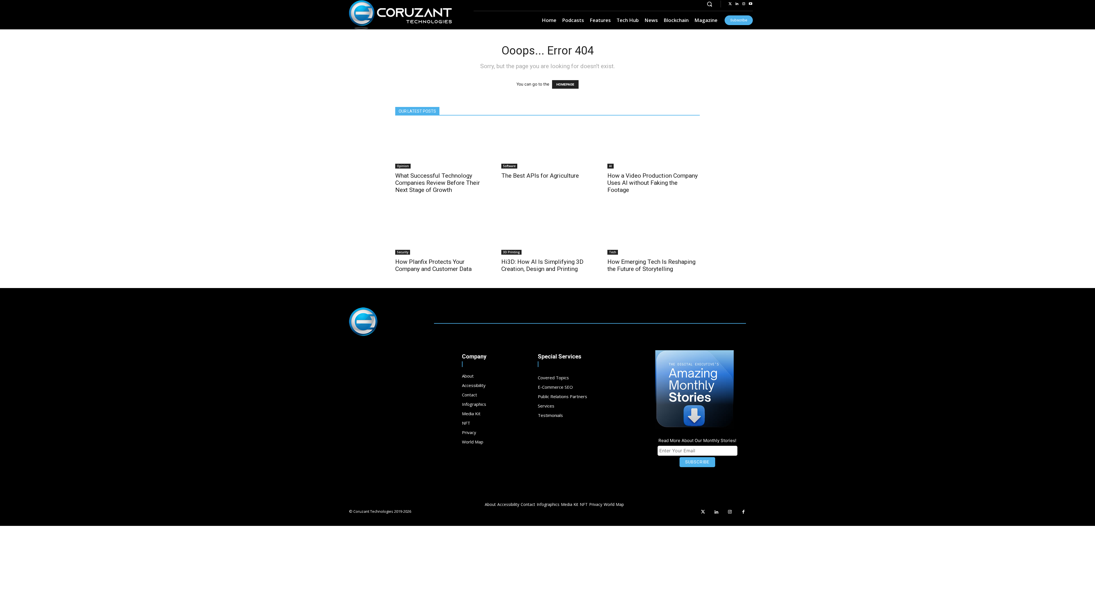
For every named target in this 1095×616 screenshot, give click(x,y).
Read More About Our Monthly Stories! (697, 440)
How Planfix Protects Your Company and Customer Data (433, 265)
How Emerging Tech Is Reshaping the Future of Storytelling (651, 265)
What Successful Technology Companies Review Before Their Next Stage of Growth (437, 182)
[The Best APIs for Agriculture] (547, 146)
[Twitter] (730, 4)
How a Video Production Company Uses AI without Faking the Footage (652, 182)
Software (509, 166)
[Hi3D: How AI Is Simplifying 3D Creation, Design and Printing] (547, 232)
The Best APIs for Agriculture (540, 175)
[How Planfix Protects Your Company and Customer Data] (441, 232)
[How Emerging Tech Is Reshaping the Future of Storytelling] (653, 232)
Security (402, 252)
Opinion (403, 166)
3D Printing (511, 252)
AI (610, 166)
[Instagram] (743, 4)
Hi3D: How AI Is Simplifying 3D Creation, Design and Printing (542, 265)
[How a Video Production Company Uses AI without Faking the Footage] (653, 146)
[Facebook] (743, 512)
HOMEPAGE (565, 84)
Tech (612, 252)
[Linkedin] (736, 4)
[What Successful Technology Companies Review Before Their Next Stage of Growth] (441, 146)
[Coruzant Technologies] (400, 14)
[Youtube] (750, 4)
